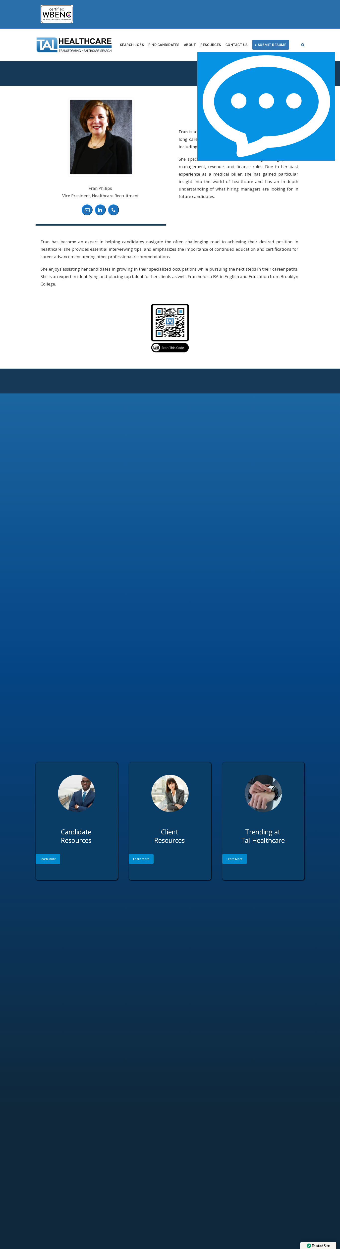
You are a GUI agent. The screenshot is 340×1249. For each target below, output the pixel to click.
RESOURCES (210, 45)
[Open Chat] (266, 106)
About (190, 45)
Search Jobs (132, 45)
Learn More (48, 859)
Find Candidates (163, 45)
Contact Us (237, 45)
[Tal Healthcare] (74, 44)
